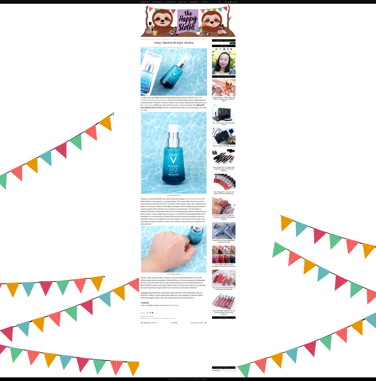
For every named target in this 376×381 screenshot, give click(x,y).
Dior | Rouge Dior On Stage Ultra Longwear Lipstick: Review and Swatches (223, 168)
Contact (205, 2)
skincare (168, 318)
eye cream (154, 318)
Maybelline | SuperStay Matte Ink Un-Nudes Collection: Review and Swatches (224, 217)
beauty (148, 318)
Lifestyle (170, 2)
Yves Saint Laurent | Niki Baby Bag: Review (223, 123)
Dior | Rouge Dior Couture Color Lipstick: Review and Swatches (224, 192)
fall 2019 (161, 318)
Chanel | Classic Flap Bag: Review (224, 146)
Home (174, 323)
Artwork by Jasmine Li (199, 379)
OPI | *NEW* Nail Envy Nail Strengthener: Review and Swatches (223, 265)
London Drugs (148, 105)
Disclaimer (194, 2)
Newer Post (150, 323)
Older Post (198, 323)
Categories (156, 2)
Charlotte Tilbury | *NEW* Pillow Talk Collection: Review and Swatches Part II (223, 99)
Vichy (173, 318)
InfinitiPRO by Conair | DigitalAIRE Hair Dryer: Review (224, 241)
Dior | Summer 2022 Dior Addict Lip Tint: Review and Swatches (223, 288)
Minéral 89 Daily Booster (193, 199)
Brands (144, 2)
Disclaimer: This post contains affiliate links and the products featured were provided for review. (162, 47)
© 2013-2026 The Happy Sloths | (179, 379)
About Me (182, 2)
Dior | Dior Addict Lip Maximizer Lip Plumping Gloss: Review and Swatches (224, 312)
